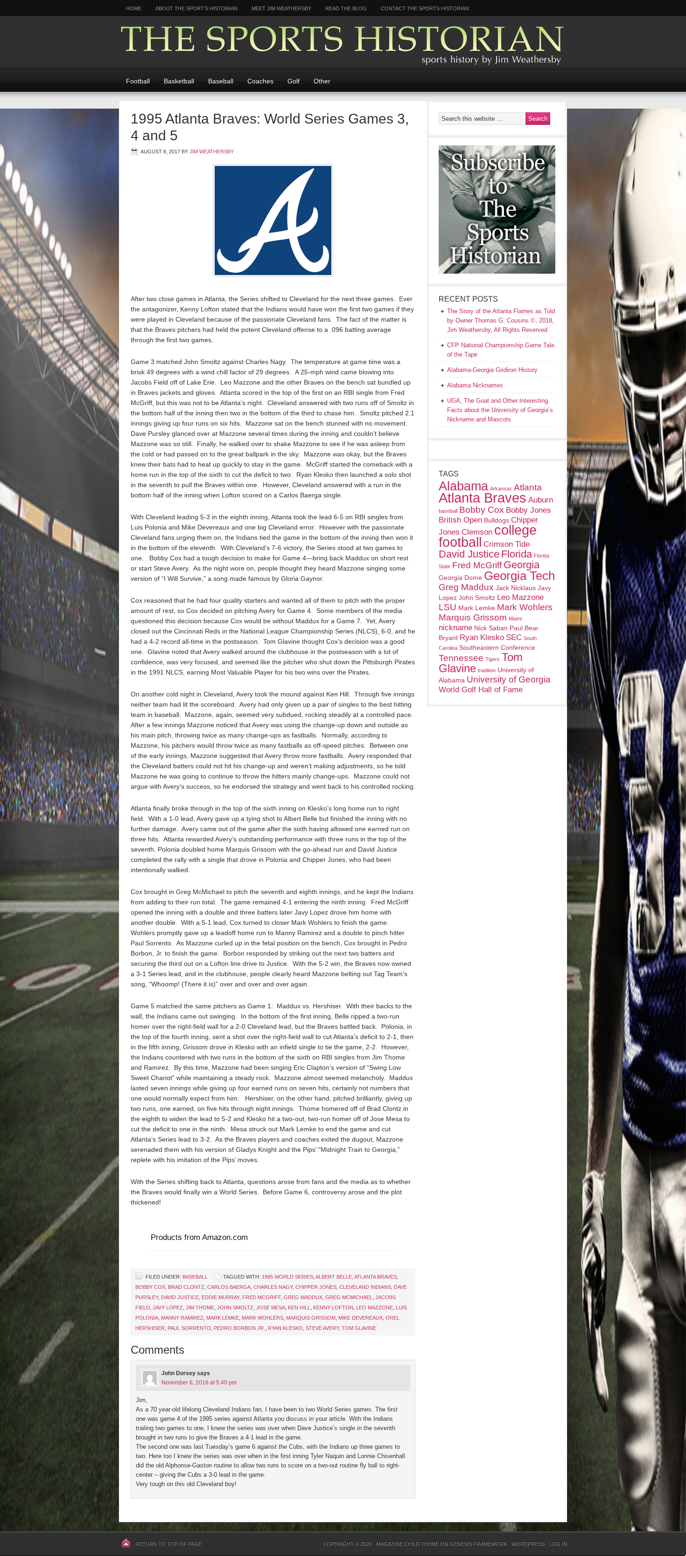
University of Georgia (509, 679)
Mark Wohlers (262, 1318)
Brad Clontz (186, 1287)
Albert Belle (333, 1277)
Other (322, 81)
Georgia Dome (460, 577)
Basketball (179, 81)
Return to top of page (168, 1544)
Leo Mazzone (374, 1307)
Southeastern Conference (497, 647)
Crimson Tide (506, 544)
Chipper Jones (315, 1287)
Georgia (521, 565)
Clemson (477, 532)
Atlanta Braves (375, 1277)
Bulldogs (496, 520)
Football (138, 81)
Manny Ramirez (182, 1318)
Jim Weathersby (211, 151)
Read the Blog (346, 8)
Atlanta (528, 487)
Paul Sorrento (189, 1328)
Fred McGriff (261, 1297)
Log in (558, 1544)
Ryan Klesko (285, 1328)
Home (133, 8)
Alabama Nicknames (475, 385)
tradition (487, 670)
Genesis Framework (478, 1544)
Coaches (260, 81)
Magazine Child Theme (407, 1544)
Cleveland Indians (365, 1287)
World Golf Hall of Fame (481, 689)
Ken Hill (299, 1307)
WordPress (528, 1544)
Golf (293, 81)
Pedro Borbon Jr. (239, 1328)
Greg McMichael (348, 1297)
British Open (460, 520)
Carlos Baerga (229, 1287)
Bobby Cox (150, 1287)
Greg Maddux (303, 1297)
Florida (516, 554)
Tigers (492, 659)
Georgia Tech (519, 575)
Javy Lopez (168, 1307)
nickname (455, 627)
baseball (448, 511)
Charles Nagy (273, 1287)
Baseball (220, 81)
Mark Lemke (222, 1318)
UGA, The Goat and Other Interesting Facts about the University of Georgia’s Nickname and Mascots (500, 410)
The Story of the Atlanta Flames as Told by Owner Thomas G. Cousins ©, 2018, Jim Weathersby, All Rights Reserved (501, 320)
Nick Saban (491, 628)
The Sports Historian (343, 43)
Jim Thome (200, 1307)
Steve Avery (322, 1328)
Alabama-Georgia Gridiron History (492, 369)
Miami (515, 618)
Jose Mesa (270, 1307)
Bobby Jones (528, 510)
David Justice (180, 1297)
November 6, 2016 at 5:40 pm (199, 1382)
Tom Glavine (359, 1328)
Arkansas (501, 488)
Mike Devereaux (360, 1318)
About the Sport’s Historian (196, 8)
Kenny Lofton (333, 1307)
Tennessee (461, 658)
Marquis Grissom (311, 1318)
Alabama (463, 486)
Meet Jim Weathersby (281, 8)
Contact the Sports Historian (425, 8)
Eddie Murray (220, 1297)
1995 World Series (287, 1277)
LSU (447, 607)
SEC (514, 637)
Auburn (540, 500)
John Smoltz (235, 1307)
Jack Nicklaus (516, 588)
